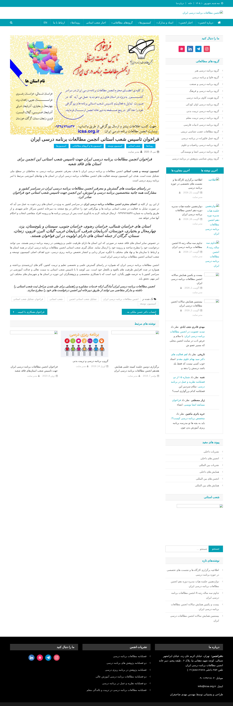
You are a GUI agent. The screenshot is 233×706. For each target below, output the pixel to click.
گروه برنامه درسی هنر (207, 70)
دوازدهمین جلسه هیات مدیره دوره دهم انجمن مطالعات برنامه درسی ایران (187, 210)
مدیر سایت (133, 151)
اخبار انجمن (186, 22)
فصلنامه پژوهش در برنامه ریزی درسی (126, 669)
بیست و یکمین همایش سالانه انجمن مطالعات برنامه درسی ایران (186, 279)
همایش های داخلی (209, 471)
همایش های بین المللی (207, 485)
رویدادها (76, 22)
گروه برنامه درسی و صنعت (204, 84)
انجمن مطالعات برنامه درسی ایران (121, 299)
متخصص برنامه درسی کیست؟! (188, 418)
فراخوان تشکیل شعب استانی (28, 299)
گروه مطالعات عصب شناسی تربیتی (200, 131)
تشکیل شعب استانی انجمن (83, 299)
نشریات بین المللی (209, 465)
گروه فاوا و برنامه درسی (205, 77)
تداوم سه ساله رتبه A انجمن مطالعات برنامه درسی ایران (187, 245)
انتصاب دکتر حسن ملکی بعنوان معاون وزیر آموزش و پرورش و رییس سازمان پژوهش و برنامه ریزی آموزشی (139, 311)
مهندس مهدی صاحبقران (183, 694)
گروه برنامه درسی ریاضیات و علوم (200, 144)
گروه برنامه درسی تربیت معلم (202, 117)
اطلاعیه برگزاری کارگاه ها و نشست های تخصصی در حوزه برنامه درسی (186, 183)
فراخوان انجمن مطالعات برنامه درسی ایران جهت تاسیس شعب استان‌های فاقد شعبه (34, 368)
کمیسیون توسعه (115, 146)
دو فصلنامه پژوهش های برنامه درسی (126, 662)
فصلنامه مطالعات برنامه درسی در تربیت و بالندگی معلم (117, 690)
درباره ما (180, 3)
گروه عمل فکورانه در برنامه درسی (200, 138)
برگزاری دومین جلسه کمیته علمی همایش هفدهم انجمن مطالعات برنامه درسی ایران (136, 368)
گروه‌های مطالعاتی (123, 22)
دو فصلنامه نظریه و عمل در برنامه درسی (124, 683)
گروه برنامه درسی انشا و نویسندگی (200, 151)
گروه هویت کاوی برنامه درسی (202, 97)
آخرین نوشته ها (209, 170)
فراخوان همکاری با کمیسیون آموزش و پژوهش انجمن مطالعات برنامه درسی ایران (27, 311)
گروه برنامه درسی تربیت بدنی (202, 111)
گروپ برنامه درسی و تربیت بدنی (90, 361)
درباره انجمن (206, 22)
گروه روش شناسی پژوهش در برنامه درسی (195, 158)
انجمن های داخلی (209, 458)
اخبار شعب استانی (96, 22)
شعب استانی (134, 146)
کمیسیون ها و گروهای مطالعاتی (87, 146)
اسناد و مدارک (165, 22)
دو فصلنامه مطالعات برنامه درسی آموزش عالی (121, 676)
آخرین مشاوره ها (180, 170)
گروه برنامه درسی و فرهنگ (204, 90)
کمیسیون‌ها (145, 22)
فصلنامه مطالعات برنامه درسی (130, 656)
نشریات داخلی (211, 451)
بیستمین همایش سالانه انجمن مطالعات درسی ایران (186, 303)
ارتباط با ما (59, 22)
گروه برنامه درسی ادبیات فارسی (201, 124)
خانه (190, 3)
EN (45, 22)
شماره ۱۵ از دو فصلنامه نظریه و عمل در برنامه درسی (188, 382)
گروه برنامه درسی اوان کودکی (202, 104)
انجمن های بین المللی (207, 478)
